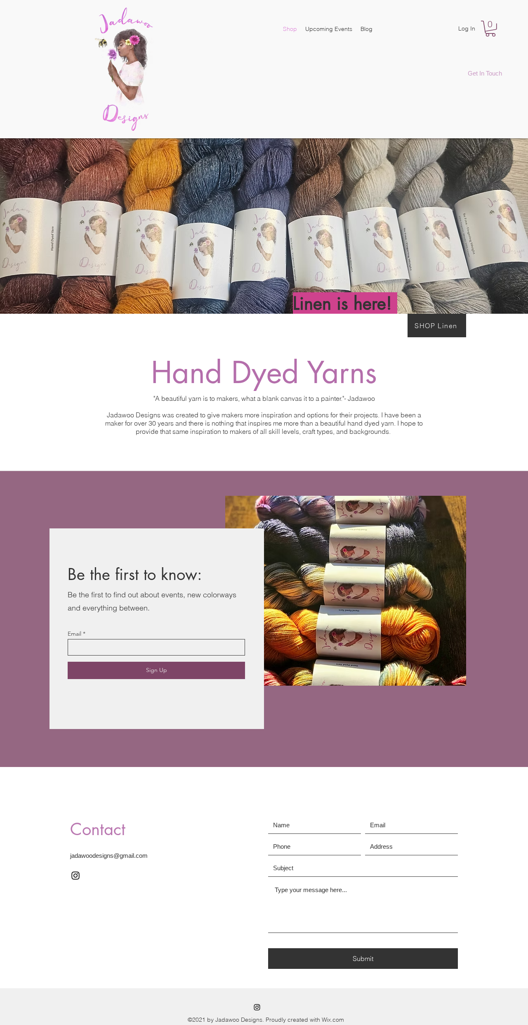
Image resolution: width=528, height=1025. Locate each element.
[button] (490, 29)
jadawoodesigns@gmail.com (109, 855)
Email (74, 634)
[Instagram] (75, 875)
